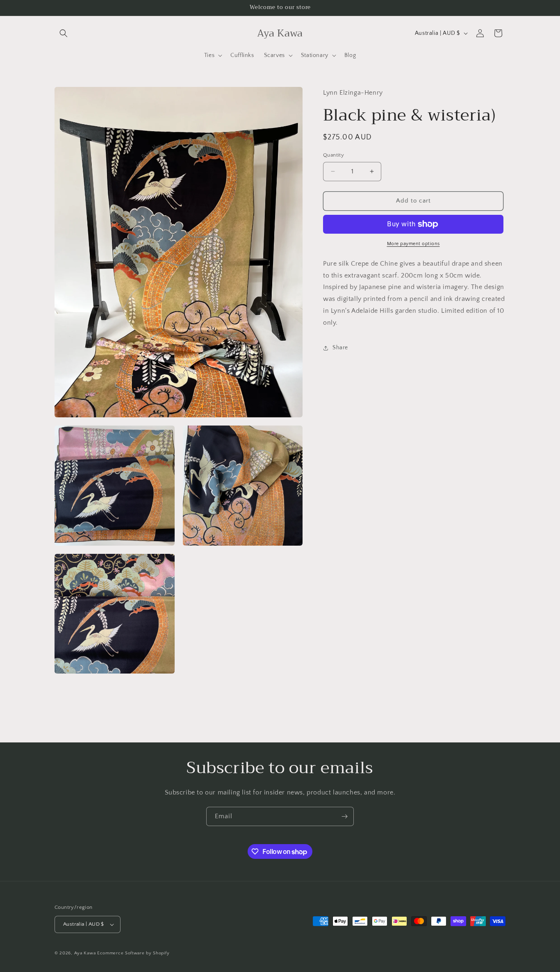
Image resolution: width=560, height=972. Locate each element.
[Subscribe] (344, 816)
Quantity (333, 155)
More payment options (413, 243)
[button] (64, 33)
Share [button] (340, 347)
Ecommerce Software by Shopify (133, 953)
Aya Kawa (85, 953)
